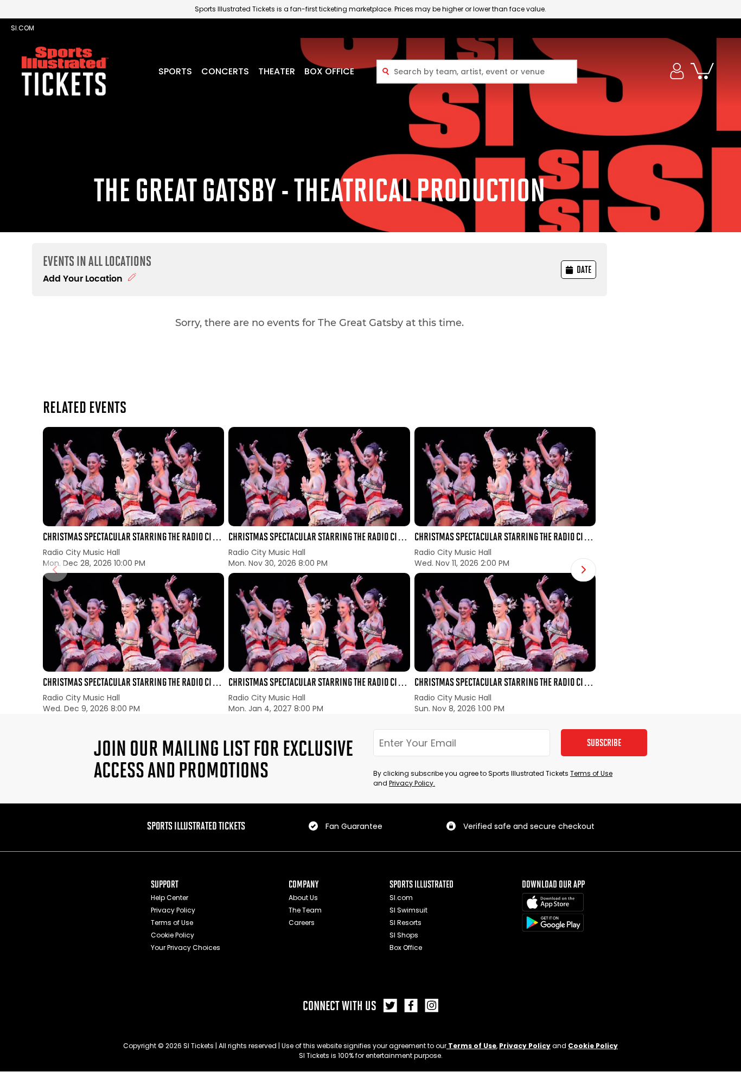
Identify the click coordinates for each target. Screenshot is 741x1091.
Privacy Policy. (412, 783)
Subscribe (604, 742)
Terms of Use (591, 773)
